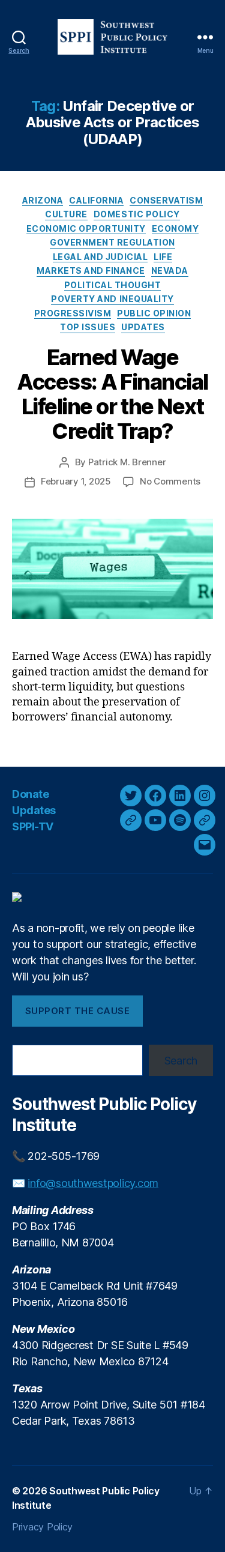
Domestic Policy (137, 214)
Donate (30, 794)
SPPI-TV (32, 826)
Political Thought (112, 285)
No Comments (170, 481)
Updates (143, 327)
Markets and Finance (91, 270)
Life (163, 257)
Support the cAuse (77, 1010)
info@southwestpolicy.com (93, 1183)
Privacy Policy (42, 1527)
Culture (66, 214)
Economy (175, 228)
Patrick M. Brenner (127, 462)
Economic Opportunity (86, 228)
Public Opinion (154, 313)
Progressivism (73, 313)
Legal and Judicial (100, 257)
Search (180, 1060)
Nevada (169, 270)
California (96, 200)
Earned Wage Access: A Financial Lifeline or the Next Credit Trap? (112, 394)
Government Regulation (112, 242)
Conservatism (166, 200)
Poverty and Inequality (112, 299)
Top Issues (87, 327)
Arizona (43, 200)
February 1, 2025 (76, 481)
